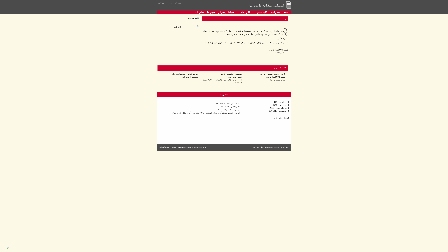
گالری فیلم (245, 12)
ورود (170, 2)
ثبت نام (178, 2)
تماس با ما (199, 12)
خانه (286, 12)
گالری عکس (261, 12)
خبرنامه (161, 2)
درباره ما (211, 12)
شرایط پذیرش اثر (226, 12)
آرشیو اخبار (275, 12)
